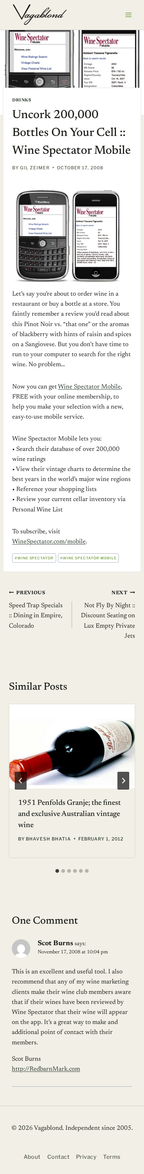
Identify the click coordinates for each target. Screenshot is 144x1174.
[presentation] (72, 746)
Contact (58, 1157)
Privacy (86, 1157)
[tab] (57, 871)
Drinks (21, 100)
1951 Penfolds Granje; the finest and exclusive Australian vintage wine (69, 814)
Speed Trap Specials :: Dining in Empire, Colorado (36, 610)
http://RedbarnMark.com (46, 1069)
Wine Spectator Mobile (89, 387)
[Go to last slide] (21, 781)
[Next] (123, 781)
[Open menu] (128, 14)
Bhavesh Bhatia (48, 839)
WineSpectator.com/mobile (49, 542)
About (32, 1157)
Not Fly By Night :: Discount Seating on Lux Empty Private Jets (108, 615)
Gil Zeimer (34, 167)
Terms (111, 1157)
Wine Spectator (34, 558)
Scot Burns (55, 943)
